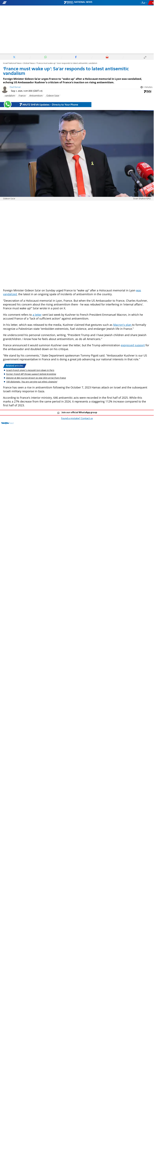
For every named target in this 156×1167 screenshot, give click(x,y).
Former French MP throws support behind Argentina (31, 374)
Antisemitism (36, 96)
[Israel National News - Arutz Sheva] (78, 2)
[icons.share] (151, 3)
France (22, 96)
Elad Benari (15, 87)
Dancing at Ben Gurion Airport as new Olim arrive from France (36, 377)
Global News (29, 63)
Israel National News (12, 63)
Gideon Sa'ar (52, 96)
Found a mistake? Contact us (77, 418)
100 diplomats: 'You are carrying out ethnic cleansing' (31, 381)
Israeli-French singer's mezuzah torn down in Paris (30, 370)
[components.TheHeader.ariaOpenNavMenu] (24, 2)
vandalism (10, 96)
